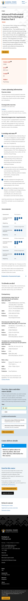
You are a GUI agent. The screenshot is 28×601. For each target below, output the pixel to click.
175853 (4, 109)
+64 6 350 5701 (16, 548)
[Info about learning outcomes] (15, 133)
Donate (3, 562)
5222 (5, 550)
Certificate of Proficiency (8, 484)
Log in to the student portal (9, 488)
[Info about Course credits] (8, 73)
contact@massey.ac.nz (10, 545)
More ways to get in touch (8, 557)
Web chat (4, 552)
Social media (5, 555)
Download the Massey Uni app (9, 560)
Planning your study (7, 505)
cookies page (5, 594)
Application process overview (10, 508)
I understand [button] (6, 598)
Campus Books (6, 379)
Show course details (8, 432)
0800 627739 (11, 546)
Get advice (5, 52)
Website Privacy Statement (12, 593)
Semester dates (6, 510)
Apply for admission (8, 493)
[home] (9, 2)
